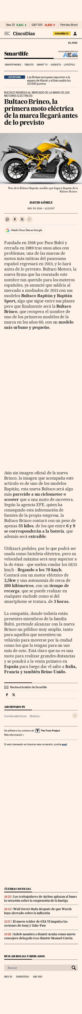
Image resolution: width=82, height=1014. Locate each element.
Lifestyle (69, 64)
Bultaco (35, 716)
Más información (13, 734)
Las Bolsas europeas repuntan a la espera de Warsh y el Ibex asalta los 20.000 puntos (49, 80)
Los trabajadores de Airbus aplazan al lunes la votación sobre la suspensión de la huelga (40, 899)
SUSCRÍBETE (62, 33)
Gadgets (56, 64)
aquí (64, 744)
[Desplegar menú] (7, 33)
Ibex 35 (10, 24)
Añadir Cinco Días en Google (26, 230)
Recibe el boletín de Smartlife (28, 687)
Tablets (29, 64)
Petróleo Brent (69, 24)
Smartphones (13, 64)
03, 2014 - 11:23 (41, 208)
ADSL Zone (67, 55)
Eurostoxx (22, 977)
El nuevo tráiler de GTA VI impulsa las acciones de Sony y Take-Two (36, 923)
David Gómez (41, 202)
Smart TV (42, 64)
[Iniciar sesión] (75, 33)
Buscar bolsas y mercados (24, 956)
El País (72, 42)
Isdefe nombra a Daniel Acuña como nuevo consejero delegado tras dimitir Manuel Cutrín (39, 936)
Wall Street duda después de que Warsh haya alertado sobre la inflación (37, 911)
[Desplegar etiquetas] (75, 715)
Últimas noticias (17, 888)
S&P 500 (37, 24)
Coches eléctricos (15, 716)
